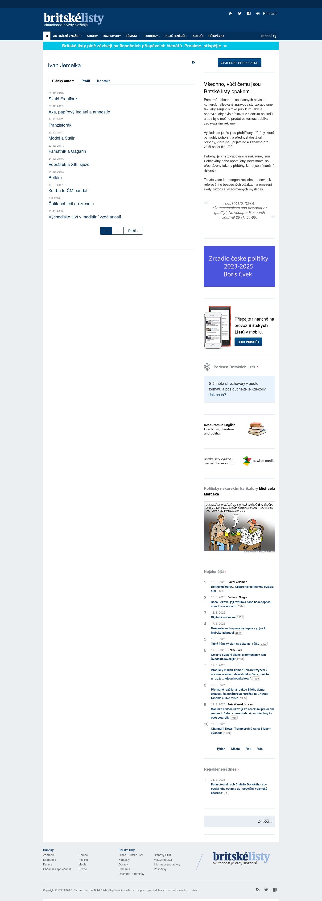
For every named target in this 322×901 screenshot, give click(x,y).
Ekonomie (49, 859)
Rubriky (152, 36)
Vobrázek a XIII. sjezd (69, 164)
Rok (248, 748)
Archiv (92, 36)
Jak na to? (217, 394)
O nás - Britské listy (131, 855)
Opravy (123, 864)
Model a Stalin (62, 138)
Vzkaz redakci (163, 859)
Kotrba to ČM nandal (68, 190)
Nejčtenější (214, 571)
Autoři (198, 36)
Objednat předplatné (239, 62)
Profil (86, 80)
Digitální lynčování (227, 617)
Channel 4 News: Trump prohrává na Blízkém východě (241, 730)
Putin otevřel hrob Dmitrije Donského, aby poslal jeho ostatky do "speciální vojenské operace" (239, 788)
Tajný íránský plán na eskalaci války (239, 643)
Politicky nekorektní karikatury (239, 491)
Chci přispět (248, 342)
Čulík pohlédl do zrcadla (71, 203)
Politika (83, 859)
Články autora (63, 80)
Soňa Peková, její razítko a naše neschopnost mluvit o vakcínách (241, 604)
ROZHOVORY (112, 36)
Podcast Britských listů (234, 367)
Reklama (124, 869)
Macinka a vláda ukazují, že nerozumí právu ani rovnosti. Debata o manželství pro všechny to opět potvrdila (242, 713)
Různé (82, 869)
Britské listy (76, 20)
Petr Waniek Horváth (241, 704)
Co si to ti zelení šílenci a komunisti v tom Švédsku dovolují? (238, 656)
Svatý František (63, 98)
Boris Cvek (235, 650)
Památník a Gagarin (67, 151)
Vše (260, 748)
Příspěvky (216, 36)
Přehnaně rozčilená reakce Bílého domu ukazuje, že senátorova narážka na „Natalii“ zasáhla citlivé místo (240, 693)
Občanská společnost (57, 869)
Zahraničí (49, 855)
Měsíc (235, 748)
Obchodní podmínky (131, 874)
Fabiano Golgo (237, 597)
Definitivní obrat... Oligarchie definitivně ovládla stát (242, 588)
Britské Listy (241, 859)
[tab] (63, 81)
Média (82, 864)
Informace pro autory (167, 864)
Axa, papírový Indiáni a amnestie (79, 112)
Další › (133, 230)
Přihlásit (269, 13)
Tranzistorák (60, 125)
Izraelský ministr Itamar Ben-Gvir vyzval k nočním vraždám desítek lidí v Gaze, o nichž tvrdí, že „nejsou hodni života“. (240, 674)
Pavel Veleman (237, 582)
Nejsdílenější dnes (220, 769)
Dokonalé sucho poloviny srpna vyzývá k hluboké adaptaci (238, 630)
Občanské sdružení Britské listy (88, 890)
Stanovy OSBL (163, 855)
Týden (221, 748)
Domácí (83, 855)
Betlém (55, 177)
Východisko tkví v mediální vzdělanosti (85, 216)
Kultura (47, 864)
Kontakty (124, 859)
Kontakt (103, 80)
